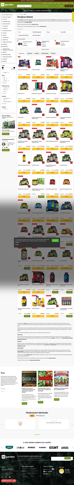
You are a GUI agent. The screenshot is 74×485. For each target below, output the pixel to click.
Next (71, 388)
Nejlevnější (30, 53)
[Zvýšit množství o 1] (36, 196)
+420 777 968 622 (10, 145)
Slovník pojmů (24, 476)
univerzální (6, 87)
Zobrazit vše (3, 388)
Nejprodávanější (45, 53)
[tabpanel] (29, 388)
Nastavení (17, 244)
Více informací (5, 133)
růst (5, 77)
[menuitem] (8, 15)
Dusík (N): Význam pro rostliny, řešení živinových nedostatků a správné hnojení (28, 390)
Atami (6, 108)
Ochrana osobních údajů (26, 473)
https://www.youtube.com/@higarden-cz (10, 477)
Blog (54, 3)
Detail (24, 77)
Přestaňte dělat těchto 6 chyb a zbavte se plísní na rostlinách (44, 389)
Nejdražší (37, 53)
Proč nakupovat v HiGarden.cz (34, 468)
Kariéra (72, 3)
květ (5, 79)
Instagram (6, 477)
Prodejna (50, 3)
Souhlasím (55, 240)
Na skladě (6, 72)
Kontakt (32, 476)
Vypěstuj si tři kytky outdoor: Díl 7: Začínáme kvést (61, 389)
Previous (19, 388)
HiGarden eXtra (24, 468)
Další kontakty (6, 149)
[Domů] (18, 14)
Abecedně (53, 53)
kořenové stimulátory (8, 101)
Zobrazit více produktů (45, 49)
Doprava (58, 3)
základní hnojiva (7, 98)
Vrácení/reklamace (65, 3)
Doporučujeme (21, 53)
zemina (6, 89)
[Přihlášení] (61, 6)
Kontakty (45, 3)
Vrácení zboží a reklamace (24, 471)
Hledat (30, 5)
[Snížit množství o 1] (33, 196)
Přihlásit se (67, 458)
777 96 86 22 (7, 475)
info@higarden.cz (11, 143)
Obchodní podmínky (34, 470)
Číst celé (24, 403)
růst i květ (6, 80)
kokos (5, 91)
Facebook (2, 477)
